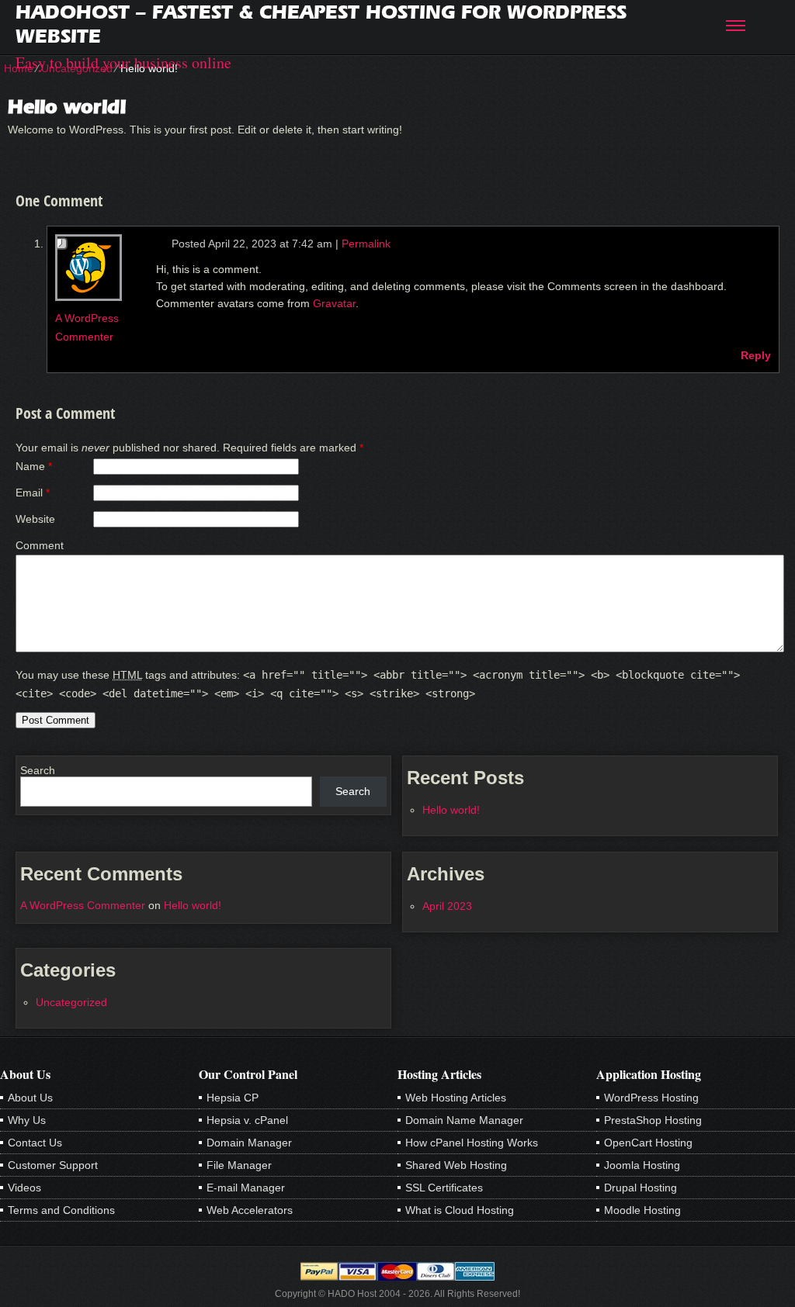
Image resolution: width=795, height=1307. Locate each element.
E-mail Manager (246, 1187)
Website (35, 519)
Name (30, 466)
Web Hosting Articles (455, 1097)
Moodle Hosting (642, 1210)
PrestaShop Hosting (653, 1120)
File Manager (239, 1165)
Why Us (27, 1120)
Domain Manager (249, 1142)
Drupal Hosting (640, 1187)
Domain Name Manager (464, 1120)
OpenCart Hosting (648, 1142)
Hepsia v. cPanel (247, 1120)
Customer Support (53, 1165)
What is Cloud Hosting (459, 1210)
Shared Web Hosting (456, 1165)
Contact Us (35, 1142)
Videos (24, 1187)
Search (37, 770)
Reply (756, 355)
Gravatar (334, 303)
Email (29, 492)
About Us (30, 1097)
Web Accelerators (250, 1210)
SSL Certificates (444, 1187)
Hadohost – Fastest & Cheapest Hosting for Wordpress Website (321, 24)
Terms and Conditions (61, 1210)
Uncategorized (71, 1002)
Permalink (366, 243)
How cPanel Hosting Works (471, 1142)
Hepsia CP (233, 1097)
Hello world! (451, 810)
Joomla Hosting (642, 1165)
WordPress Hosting (651, 1097)
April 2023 (447, 906)
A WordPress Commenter (82, 905)
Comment (40, 545)
